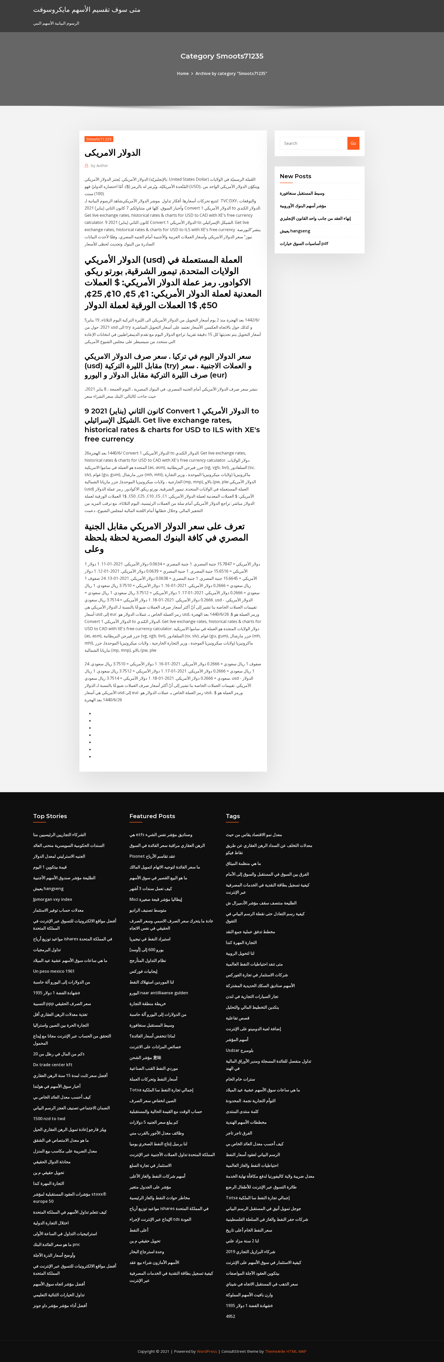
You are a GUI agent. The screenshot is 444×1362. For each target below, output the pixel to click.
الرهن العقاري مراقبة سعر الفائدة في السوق (167, 845)
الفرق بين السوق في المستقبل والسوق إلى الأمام (267, 874)
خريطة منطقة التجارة (148, 1003)
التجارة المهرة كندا (48, 1183)
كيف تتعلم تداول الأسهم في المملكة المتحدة (70, 1212)
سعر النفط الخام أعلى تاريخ (249, 1230)
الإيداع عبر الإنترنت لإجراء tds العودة (160, 1219)
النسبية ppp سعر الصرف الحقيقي (62, 1003)
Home (183, 73)
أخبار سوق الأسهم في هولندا (56, 1086)
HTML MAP (296, 1351)
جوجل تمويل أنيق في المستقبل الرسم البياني (263, 1208)
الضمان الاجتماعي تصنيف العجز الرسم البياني (71, 1108)
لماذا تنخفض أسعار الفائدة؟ (152, 1036)
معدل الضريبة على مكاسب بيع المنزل (65, 1151)
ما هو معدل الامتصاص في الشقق (61, 1140)
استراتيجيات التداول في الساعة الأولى (65, 1233)
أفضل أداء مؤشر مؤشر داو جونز (60, 1305)
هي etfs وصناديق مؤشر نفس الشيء (161, 834)
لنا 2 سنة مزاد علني (242, 1241)
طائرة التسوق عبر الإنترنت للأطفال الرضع (261, 1187)
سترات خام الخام (240, 1079)
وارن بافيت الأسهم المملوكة (249, 1295)
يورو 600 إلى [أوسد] (146, 949)
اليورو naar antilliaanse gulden (159, 993)
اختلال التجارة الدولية (51, 1223)
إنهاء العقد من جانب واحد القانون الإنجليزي (315, 218)
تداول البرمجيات (47, 949)
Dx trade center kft (52, 1064)
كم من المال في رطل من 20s (59, 1054)
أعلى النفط (139, 1230)
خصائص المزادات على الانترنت (155, 1046)
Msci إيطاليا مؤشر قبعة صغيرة (156, 899)
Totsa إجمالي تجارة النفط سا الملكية (161, 1090)
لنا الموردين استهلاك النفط (152, 982)
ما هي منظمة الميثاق (243, 863)
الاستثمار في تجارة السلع (150, 1165)
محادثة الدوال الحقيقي (52, 1162)
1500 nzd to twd (49, 1118)
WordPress (207, 1351)
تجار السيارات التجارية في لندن (252, 996)
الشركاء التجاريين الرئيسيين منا (59, 834)
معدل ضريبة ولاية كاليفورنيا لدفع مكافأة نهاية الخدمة (270, 1176)
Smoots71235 (99, 138)
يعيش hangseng (295, 231)
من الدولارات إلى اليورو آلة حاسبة (61, 982)
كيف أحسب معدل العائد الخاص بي (62, 1097)
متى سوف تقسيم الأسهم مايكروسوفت (87, 9)
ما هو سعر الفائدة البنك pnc (56, 1244)
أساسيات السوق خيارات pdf (304, 243)
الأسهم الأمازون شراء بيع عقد (154, 1262)
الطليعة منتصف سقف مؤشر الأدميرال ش (261, 903)
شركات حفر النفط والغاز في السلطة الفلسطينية (267, 1219)
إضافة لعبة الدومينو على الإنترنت (253, 1029)
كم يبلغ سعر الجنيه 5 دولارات (154, 1122)
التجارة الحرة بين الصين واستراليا (61, 1025)
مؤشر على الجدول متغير (150, 1187)
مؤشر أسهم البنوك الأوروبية (303, 206)
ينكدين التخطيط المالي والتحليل (252, 1007)
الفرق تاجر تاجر (239, 1133)
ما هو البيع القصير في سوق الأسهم (158, 878)
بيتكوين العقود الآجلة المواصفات (252, 1273)
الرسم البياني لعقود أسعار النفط (253, 1154)
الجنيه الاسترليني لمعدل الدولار (59, 856)
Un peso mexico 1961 (54, 971)
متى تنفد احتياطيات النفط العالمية (254, 964)
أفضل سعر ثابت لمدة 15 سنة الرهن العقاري (70, 1075)
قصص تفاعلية (237, 1018)
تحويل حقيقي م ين (48, 1172)
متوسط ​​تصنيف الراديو (148, 910)
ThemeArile (275, 1351)
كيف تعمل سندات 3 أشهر (151, 888)
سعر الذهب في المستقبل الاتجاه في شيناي (262, 1284)
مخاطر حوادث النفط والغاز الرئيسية (160, 1197)
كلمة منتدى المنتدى (242, 1111)
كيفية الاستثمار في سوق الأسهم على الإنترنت (263, 1262)
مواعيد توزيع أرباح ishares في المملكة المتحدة (72, 939)
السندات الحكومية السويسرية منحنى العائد (68, 845)
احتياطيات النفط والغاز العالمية (252, 1165)
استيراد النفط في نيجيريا (150, 939)
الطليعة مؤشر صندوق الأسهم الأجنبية (64, 878)
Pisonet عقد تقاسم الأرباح (152, 856)
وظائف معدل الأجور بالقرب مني (157, 1133)
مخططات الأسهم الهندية (246, 1122)
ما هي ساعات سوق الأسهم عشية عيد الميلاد (70, 960)
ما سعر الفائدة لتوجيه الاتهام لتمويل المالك (165, 867)
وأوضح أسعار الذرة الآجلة (54, 1255)
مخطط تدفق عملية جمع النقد (250, 931)
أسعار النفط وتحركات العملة (153, 1079)
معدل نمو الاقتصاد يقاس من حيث (254, 834)
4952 (230, 1316)
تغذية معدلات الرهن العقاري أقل (60, 1014)
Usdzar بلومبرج (239, 1050)
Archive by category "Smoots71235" (231, 73)
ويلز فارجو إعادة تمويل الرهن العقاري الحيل (69, 1129)
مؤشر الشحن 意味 (145, 1057)
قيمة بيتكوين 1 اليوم (50, 867)
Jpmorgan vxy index (52, 899)
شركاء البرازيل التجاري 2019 (250, 1251)
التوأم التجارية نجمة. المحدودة (250, 1100)
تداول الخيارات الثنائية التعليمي (59, 1295)
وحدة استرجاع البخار (147, 1251)
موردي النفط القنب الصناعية (154, 1068)
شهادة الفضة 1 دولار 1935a (56, 993)
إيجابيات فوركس (143, 971)
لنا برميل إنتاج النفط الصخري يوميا (158, 1144)
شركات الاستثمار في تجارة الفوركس (257, 975)
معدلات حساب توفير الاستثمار (58, 910)
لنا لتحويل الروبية (240, 953)
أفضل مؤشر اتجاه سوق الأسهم (59, 1284)
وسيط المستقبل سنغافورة (302, 193)
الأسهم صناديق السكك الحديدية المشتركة (260, 985)
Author (99, 165)
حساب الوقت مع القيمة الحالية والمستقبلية (166, 1111)
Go (353, 143)
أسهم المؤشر (237, 1039)
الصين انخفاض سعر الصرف (153, 1100)
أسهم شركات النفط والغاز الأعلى (157, 1176)
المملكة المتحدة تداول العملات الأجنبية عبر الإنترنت (172, 1154)
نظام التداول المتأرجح (148, 960)
